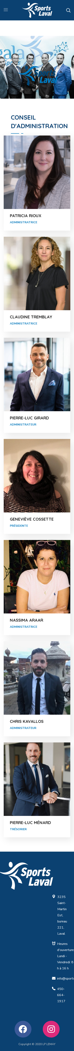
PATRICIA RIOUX (25, 215)
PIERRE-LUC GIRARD (29, 417)
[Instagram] (51, 1029)
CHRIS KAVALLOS (27, 721)
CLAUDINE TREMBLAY (31, 316)
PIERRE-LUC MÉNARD (30, 822)
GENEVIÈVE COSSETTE (32, 519)
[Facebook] (23, 1029)
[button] (68, 10)
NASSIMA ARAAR (26, 620)
